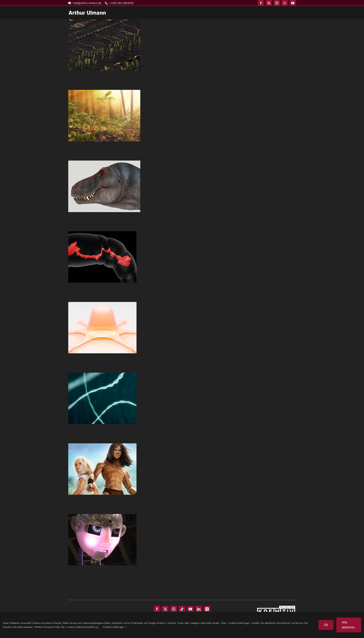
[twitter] (269, 3)
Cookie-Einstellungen (114, 627)
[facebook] (261, 3)
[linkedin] (198, 609)
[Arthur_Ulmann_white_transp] (87, 11)
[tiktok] (182, 609)
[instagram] (277, 3)
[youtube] (293, 3)
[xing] (207, 609)
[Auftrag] (104, 45)
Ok (326, 625)
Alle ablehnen (348, 624)
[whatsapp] (285, 3)
